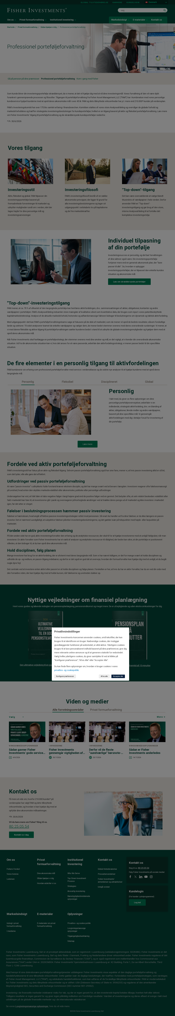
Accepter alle (118, 676)
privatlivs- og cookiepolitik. (66, 670)
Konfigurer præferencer (65, 676)
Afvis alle (104, 676)
